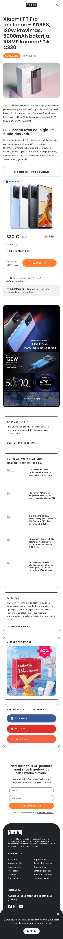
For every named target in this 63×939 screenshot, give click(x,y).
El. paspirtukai (40, 859)
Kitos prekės (13, 871)
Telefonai (12, 874)
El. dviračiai (13, 878)
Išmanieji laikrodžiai (43, 871)
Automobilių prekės (43, 863)
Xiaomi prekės (14, 867)
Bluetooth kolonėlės (43, 874)
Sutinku (31, 931)
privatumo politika (45, 813)
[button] (50, 237)
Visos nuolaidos (41, 878)
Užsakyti (38, 262)
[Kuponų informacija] (17, 244)
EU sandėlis (13, 859)
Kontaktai (15, 890)
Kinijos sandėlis (15, 863)
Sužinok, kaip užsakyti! (17, 281)
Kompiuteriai (40, 867)
